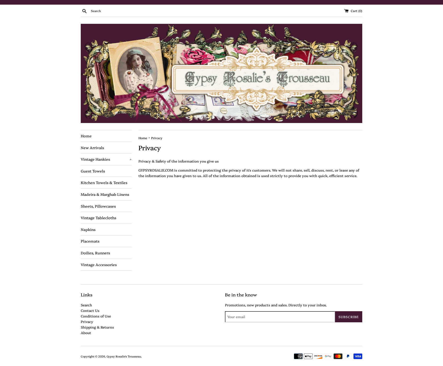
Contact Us (90, 310)
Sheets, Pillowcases (98, 206)
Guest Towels (93, 170)
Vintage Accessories (99, 264)
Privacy (87, 321)
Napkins (88, 229)
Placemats (90, 240)
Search (86, 304)
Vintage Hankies (106, 159)
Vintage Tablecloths (98, 217)
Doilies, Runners (95, 252)
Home (86, 135)
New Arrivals (92, 147)
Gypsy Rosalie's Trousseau (124, 356)
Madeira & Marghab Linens (105, 194)
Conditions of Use (96, 316)
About (86, 332)
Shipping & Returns (97, 327)
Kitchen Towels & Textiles (104, 182)
